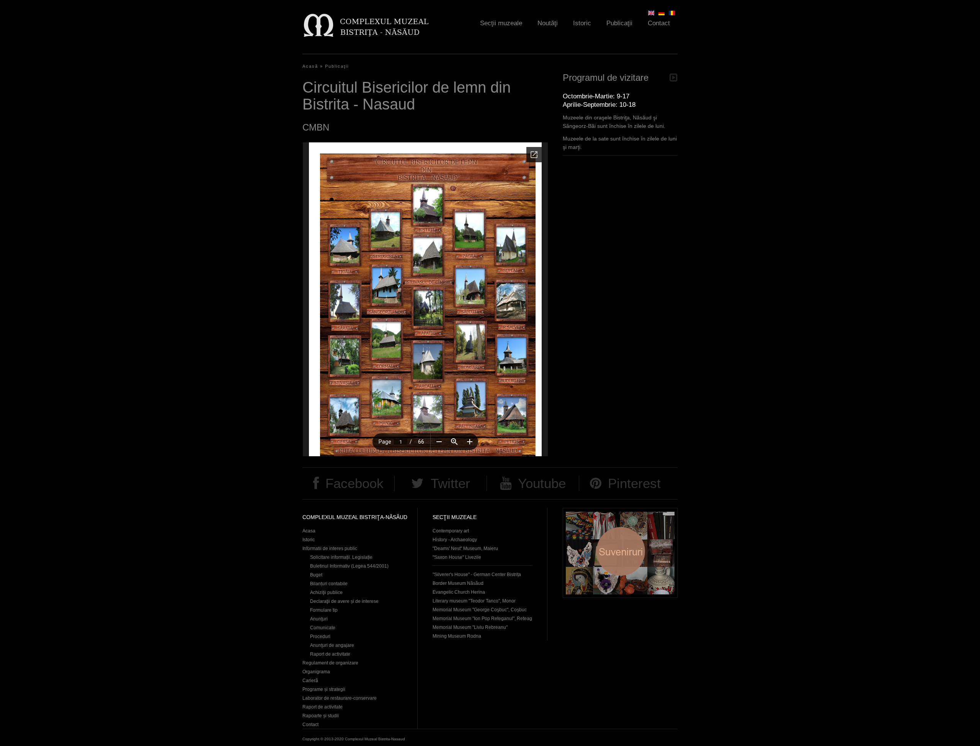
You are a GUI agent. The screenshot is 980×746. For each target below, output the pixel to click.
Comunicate (322, 627)
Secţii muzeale (501, 23)
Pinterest (634, 483)
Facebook (354, 483)
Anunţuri (319, 619)
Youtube (542, 483)
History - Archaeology (455, 539)
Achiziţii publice (326, 592)
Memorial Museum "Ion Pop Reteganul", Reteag (482, 618)
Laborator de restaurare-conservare (339, 698)
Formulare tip (324, 610)
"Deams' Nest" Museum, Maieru (465, 548)
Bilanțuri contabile (329, 583)
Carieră (310, 680)
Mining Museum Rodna (457, 636)
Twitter (450, 483)
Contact (659, 23)
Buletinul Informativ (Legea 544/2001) (349, 566)
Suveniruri (620, 553)
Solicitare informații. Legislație (341, 557)
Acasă (310, 66)
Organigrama (316, 671)
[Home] (365, 25)
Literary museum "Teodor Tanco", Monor (474, 601)
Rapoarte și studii (320, 715)
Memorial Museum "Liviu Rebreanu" (470, 627)
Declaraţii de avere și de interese (344, 601)
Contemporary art (451, 531)
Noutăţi (547, 23)
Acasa (308, 531)
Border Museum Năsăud (458, 583)
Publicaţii (619, 23)
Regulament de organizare (330, 663)
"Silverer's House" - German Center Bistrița (477, 574)
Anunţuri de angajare (332, 645)
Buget (316, 575)
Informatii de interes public (329, 548)
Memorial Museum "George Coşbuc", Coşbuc (480, 609)
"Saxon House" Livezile (457, 557)
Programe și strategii (323, 689)
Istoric (582, 23)
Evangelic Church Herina (459, 592)
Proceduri (320, 636)
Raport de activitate (330, 654)
